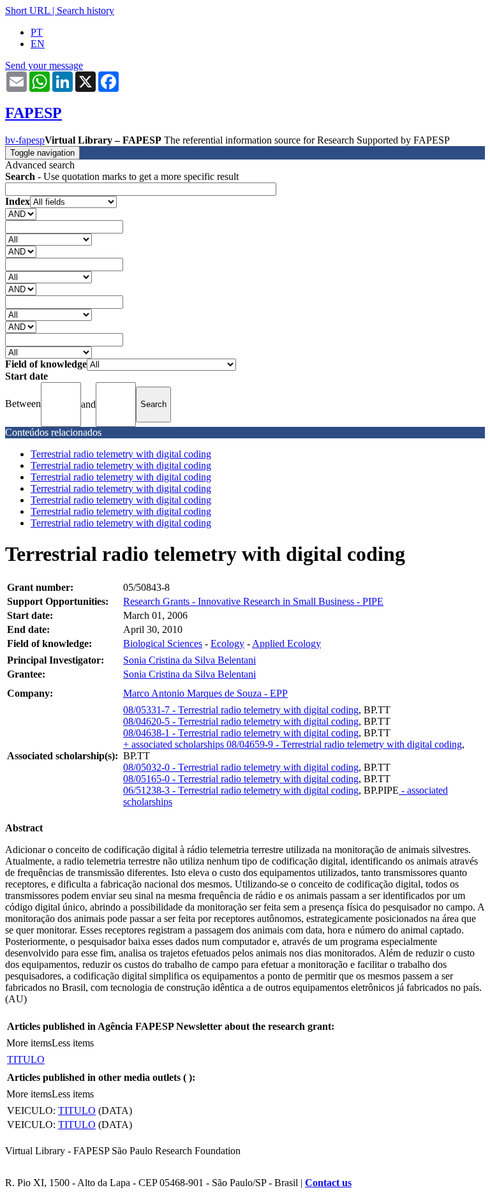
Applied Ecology (286, 643)
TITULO (26, 1059)
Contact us (328, 1182)
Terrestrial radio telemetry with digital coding (121, 454)
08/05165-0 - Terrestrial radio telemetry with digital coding (241, 778)
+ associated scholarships (174, 744)
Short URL (27, 10)
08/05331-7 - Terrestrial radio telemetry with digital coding (241, 709)
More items (29, 1042)
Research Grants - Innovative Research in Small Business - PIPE (253, 601)
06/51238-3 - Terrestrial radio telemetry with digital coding (241, 790)
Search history (85, 10)
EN (38, 43)
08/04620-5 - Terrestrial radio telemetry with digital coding (241, 721)
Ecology (227, 643)
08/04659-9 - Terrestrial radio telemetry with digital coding (344, 744)
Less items (73, 1042)
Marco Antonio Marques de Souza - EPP (205, 693)
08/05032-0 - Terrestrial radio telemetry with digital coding (241, 767)
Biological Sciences (162, 643)
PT (37, 32)
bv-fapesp (25, 140)
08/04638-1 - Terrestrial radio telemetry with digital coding (241, 732)
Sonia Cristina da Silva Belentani (189, 660)
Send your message (44, 65)
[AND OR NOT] (20, 213)
